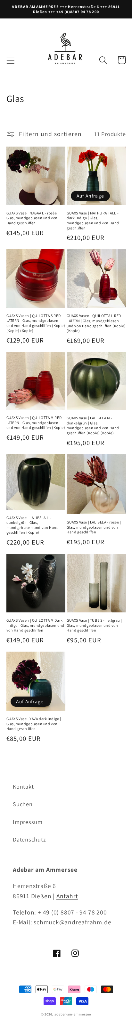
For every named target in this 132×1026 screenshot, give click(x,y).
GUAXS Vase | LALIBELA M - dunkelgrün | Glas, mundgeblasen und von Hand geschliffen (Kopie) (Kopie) (93, 425)
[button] (10, 60)
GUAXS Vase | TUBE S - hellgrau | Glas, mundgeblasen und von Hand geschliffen (94, 625)
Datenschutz (29, 839)
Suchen (23, 804)
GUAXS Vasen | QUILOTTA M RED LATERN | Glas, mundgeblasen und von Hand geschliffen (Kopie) (35, 422)
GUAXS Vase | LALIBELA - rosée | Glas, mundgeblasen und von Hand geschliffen (94, 527)
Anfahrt (67, 896)
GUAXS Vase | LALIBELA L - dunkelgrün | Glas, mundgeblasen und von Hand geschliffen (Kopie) (32, 525)
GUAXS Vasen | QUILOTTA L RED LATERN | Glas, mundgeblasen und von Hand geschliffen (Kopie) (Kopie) (96, 323)
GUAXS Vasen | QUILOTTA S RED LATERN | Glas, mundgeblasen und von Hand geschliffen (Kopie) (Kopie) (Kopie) (35, 323)
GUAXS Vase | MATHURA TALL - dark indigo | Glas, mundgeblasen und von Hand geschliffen (93, 220)
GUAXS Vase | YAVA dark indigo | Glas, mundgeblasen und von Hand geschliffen (34, 723)
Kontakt (23, 786)
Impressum (28, 822)
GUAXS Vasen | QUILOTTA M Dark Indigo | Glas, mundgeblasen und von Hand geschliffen (35, 625)
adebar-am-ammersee (72, 1014)
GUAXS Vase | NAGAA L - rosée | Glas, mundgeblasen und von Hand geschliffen (32, 218)
